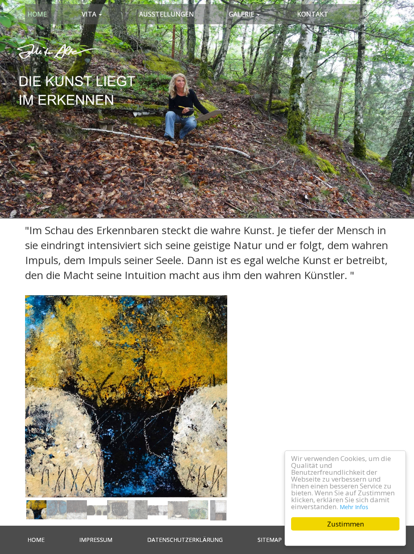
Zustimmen (345, 524)
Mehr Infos (354, 507)
